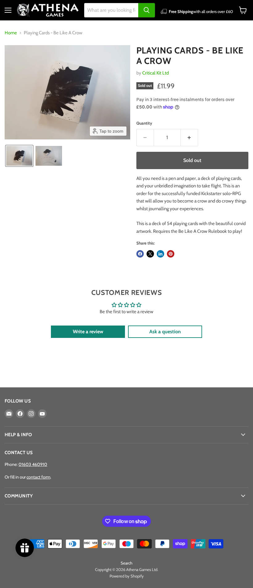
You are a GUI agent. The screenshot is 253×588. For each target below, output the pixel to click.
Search (126, 562)
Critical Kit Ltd (155, 73)
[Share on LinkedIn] (160, 254)
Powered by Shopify (127, 575)
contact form (38, 477)
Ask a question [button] (165, 331)
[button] (19, 155)
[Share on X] (150, 254)
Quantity (144, 123)
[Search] (146, 10)
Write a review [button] (88, 331)
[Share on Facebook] (140, 254)
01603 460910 (33, 464)
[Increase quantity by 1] (189, 137)
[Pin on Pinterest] (170, 254)
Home (11, 33)
